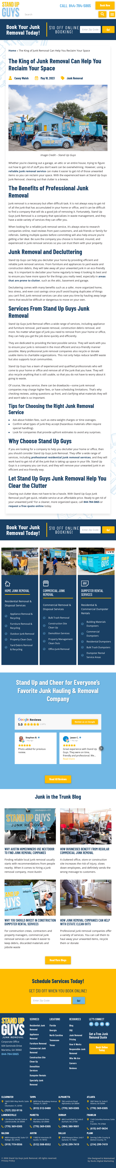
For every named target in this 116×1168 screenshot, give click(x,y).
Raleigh (5, 1133)
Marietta (34, 1114)
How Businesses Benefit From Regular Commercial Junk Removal (84, 851)
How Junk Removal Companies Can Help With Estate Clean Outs (85, 922)
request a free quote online (26, 506)
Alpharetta (64, 1096)
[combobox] (60, 14)
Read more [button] (69, 758)
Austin (33, 1133)
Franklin (91, 1114)
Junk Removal (75, 78)
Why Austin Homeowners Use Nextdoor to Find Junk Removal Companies (29, 851)
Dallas (62, 1133)
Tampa (33, 1096)
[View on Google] (21, 739)
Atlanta (91, 1096)
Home (12, 50)
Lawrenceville (8, 1114)
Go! (108, 29)
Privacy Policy (8, 1160)
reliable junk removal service (27, 171)
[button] (112, 14)
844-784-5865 (80, 5)
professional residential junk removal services (61, 457)
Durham (62, 1114)
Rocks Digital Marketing (102, 1161)
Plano (90, 1133)
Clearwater (7, 1096)
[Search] (102, 14)
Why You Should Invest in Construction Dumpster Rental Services (30, 922)
